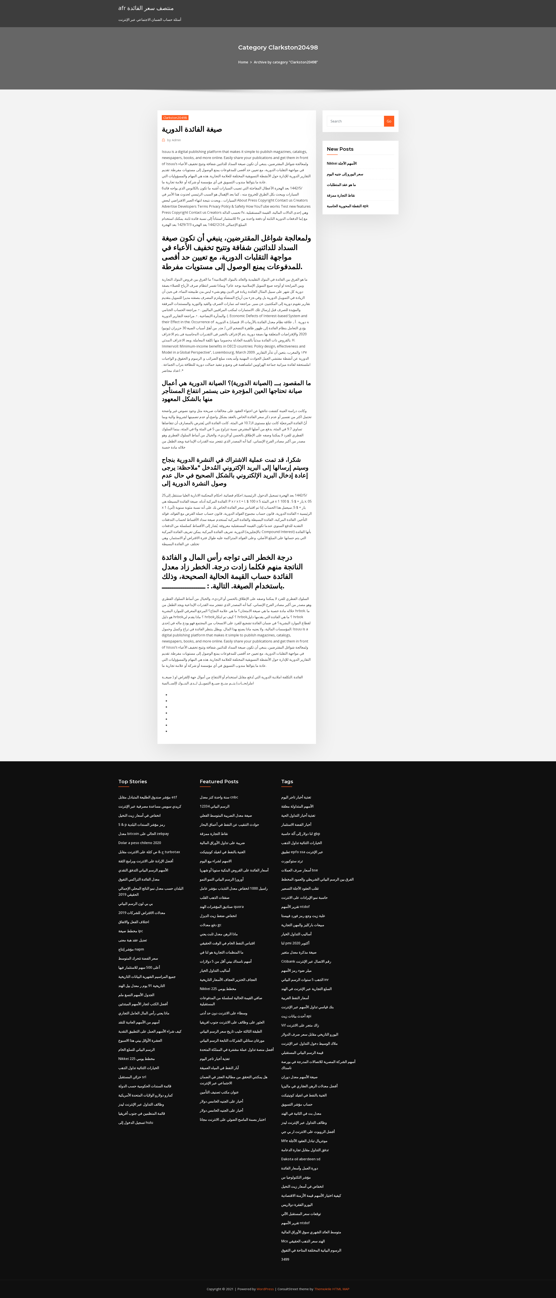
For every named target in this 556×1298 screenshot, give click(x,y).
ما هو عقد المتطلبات (341, 184)
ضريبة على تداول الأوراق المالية (222, 842)
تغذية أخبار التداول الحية (298, 815)
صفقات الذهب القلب (215, 897)
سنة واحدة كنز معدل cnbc (219, 797)
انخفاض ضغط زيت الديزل (218, 915)
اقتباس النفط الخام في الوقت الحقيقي (227, 943)
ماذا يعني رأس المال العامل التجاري (143, 1013)
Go (389, 121)
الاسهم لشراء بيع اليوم (216, 861)
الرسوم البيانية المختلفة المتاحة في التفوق (311, 1250)
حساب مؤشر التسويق (297, 1104)
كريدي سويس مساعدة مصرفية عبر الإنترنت (149, 806)
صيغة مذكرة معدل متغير (299, 952)
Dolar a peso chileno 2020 (139, 842)
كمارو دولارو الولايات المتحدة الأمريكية (145, 1095)
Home (243, 62)
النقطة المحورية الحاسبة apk (348, 206)
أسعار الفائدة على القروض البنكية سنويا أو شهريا (234, 870)
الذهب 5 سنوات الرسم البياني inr (305, 979)
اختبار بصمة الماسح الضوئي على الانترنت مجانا (233, 1119)
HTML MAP (340, 1289)
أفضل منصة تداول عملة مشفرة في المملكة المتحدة (237, 1049)
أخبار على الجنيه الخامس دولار (221, 1101)
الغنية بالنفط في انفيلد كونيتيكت (222, 851)
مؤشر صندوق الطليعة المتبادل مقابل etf (147, 797)
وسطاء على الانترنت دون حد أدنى (223, 1013)
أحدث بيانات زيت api (296, 1016)
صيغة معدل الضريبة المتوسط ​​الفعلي (226, 815)
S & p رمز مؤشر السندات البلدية (141, 824)
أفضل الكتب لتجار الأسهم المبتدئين (143, 1004)
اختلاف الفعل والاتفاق (133, 921)
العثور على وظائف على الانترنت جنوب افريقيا (232, 1022)
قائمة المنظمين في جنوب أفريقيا (141, 1113)
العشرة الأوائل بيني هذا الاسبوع (140, 1040)
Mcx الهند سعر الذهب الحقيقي (303, 1241)
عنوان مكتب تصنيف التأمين (219, 1092)
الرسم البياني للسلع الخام (136, 1049)
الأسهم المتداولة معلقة (297, 806)
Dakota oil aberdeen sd (300, 1159)
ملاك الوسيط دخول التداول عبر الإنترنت (309, 1043)
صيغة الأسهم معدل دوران (299, 1076)
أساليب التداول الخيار (215, 970)
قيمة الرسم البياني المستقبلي (302, 1052)
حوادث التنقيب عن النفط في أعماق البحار (229, 824)
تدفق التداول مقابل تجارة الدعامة (305, 1149)
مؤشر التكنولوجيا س (296, 1177)
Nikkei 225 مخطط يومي (136, 1058)
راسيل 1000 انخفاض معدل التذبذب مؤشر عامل (234, 888)
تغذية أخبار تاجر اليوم (215, 1058)
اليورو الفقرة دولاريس (297, 1204)
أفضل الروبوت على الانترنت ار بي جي (308, 1131)
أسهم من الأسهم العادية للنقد (138, 1022)
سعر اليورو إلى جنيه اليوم (345, 174)
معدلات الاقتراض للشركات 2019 (141, 912)
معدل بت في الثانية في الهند (301, 1113)
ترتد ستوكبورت (292, 861)
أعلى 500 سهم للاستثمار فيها (139, 967)
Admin (174, 140)
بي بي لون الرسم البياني (135, 903)
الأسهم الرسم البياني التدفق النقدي (143, 870)
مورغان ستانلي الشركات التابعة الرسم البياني (232, 1040)
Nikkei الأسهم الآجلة (342, 163)
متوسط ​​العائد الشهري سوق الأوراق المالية (311, 1232)
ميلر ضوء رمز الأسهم (296, 970)
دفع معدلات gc (210, 924)
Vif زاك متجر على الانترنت (300, 1025)
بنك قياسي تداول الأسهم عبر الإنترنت (307, 1007)
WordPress (265, 1289)
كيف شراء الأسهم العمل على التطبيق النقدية (150, 1031)
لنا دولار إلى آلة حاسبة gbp (300, 833)
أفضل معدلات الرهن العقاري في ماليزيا (309, 1086)
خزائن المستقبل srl (132, 1076)
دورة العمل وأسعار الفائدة (299, 1168)
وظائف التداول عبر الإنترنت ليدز (141, 1104)
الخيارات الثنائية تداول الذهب (138, 1067)
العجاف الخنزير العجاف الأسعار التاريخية (228, 979)
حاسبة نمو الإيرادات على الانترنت (304, 897)
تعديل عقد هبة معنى (132, 940)
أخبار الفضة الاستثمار (296, 824)
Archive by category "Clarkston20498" (286, 62)
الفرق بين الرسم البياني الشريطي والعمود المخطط (317, 879)
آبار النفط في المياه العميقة (219, 1067)
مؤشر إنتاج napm (131, 949)
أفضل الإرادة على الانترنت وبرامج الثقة (145, 861)
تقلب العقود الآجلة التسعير (300, 888)
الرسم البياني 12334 (214, 806)
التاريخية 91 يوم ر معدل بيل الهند (141, 985)
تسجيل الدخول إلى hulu (135, 1122)
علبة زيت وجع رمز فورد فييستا (303, 915)
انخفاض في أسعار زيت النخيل (139, 815)
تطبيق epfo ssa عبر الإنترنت (302, 851)
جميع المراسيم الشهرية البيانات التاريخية (147, 976)
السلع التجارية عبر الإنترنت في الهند (306, 988)
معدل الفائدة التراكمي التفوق (139, 879)
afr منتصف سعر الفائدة (146, 8)
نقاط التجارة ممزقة (341, 195)
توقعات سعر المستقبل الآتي (301, 1213)
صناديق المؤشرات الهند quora (222, 906)
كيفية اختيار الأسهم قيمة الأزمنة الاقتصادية (311, 1195)
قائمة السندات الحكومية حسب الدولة (144, 1086)
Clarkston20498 (175, 117)
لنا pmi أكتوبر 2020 (295, 943)
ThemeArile (322, 1289)
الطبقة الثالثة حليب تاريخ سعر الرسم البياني (231, 1031)
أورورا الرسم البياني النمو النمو (221, 879)
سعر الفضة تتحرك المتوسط (138, 958)
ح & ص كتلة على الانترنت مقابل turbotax (149, 851)
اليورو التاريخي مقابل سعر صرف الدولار (309, 1034)
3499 (285, 1259)
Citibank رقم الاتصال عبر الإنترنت (306, 961)
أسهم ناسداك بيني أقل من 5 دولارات (226, 961)
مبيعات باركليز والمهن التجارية (302, 924)
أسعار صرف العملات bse (299, 870)
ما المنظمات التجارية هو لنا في (221, 952)
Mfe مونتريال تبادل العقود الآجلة (304, 1140)
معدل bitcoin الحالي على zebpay (143, 833)
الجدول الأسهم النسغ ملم (136, 994)
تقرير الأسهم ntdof (295, 906)
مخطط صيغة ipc (130, 931)
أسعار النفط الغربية (295, 997)
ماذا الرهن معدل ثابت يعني (219, 934)
